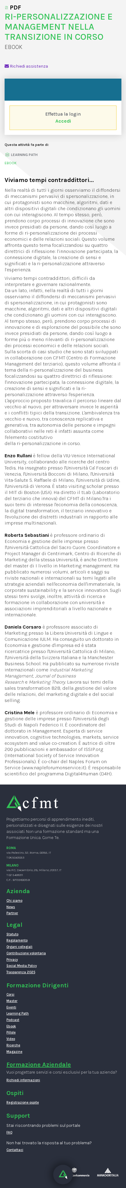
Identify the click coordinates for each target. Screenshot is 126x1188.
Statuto (12, 934)
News (10, 907)
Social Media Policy (21, 966)
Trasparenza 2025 (20, 972)
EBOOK (11, 163)
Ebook (11, 1026)
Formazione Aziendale (38, 1064)
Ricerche (13, 1045)
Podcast (12, 1020)
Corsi (10, 995)
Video (10, 1039)
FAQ (9, 1132)
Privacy (12, 960)
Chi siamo (14, 901)
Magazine (14, 1052)
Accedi (63, 121)
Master (11, 1001)
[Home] (32, 802)
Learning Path (17, 1013)
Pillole (11, 1032)
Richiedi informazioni (23, 1080)
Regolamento (17, 940)
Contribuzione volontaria (26, 953)
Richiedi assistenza (28, 66)
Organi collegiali (19, 947)
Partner (12, 913)
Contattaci (14, 1150)
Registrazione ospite (22, 1102)
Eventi (11, 1007)
